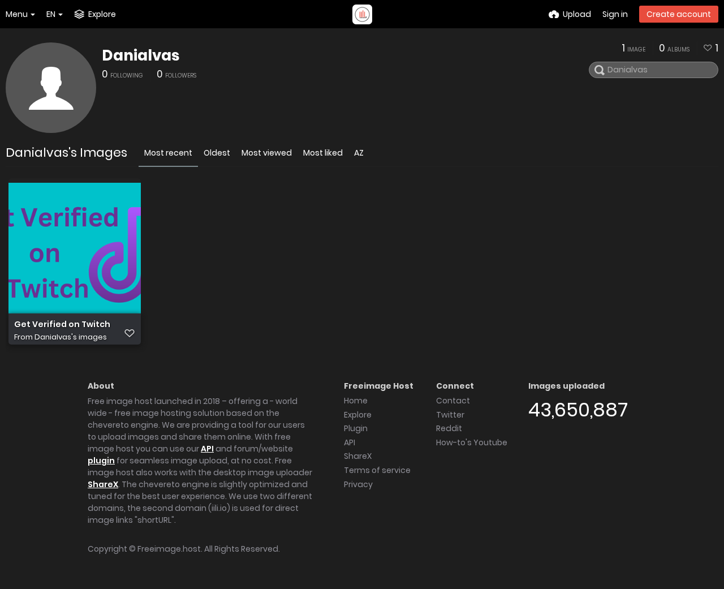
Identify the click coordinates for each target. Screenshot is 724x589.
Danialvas (140, 55)
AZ (359, 152)
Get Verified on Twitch (62, 324)
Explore (358, 414)
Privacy (358, 484)
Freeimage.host (169, 548)
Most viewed (267, 152)
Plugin (356, 428)
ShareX (103, 484)
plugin (101, 460)
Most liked (323, 152)
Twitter (450, 414)
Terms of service (377, 470)
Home (356, 400)
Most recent (168, 152)
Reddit (449, 428)
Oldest (217, 152)
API (207, 448)
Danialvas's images (71, 337)
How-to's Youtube (471, 442)
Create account (679, 14)
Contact (453, 400)
